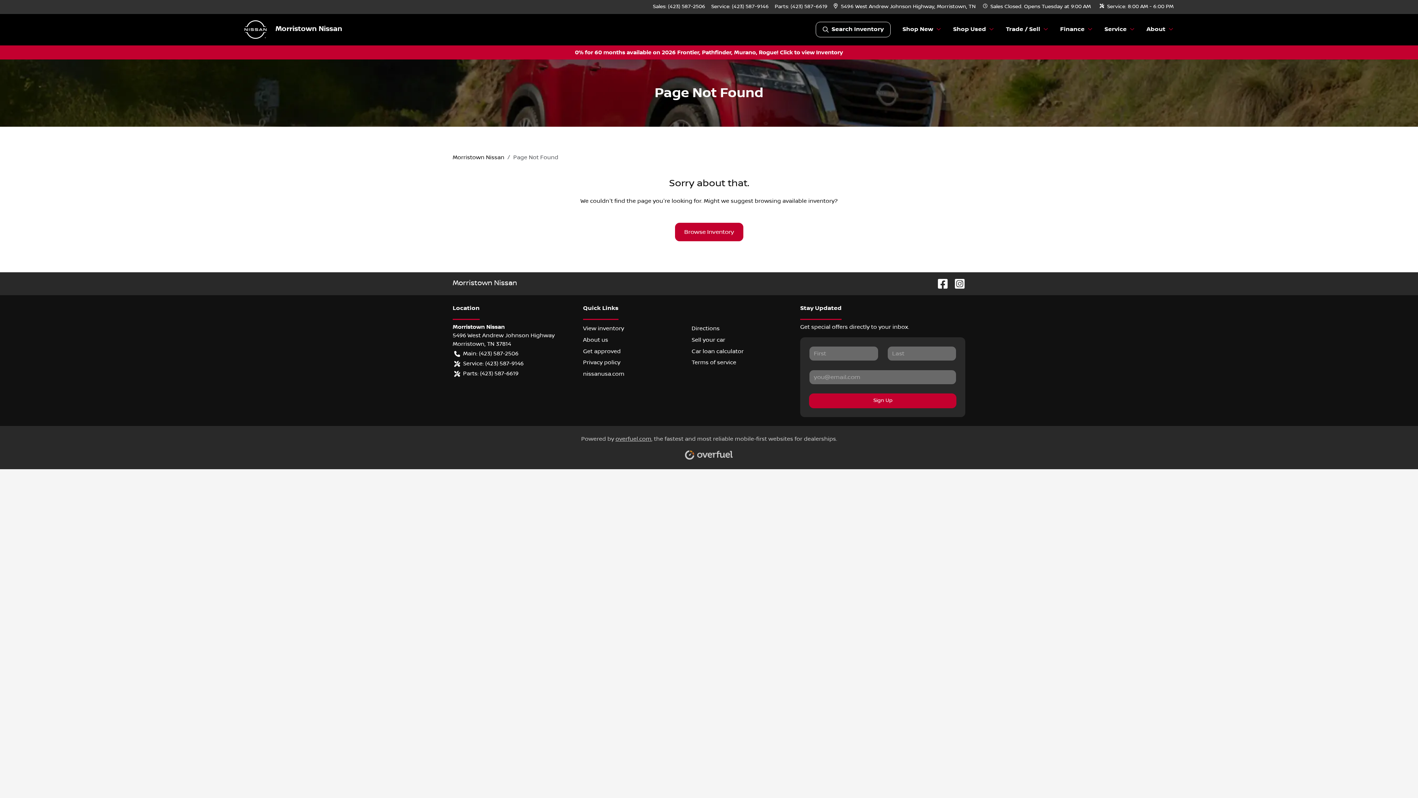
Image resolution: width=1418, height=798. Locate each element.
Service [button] (1115, 29)
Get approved (602, 351)
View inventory (603, 328)
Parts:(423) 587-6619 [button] (490, 373)
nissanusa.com (603, 374)
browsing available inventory (795, 201)
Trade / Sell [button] (1023, 29)
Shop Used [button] (969, 29)
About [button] (1156, 29)
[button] (905, 7)
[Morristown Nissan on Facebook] (939, 283)
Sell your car (708, 340)
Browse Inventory (709, 232)
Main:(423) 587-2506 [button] (490, 353)
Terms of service (714, 362)
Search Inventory (858, 29)
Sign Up (883, 400)
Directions (706, 328)
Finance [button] (1072, 29)
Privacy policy (601, 362)
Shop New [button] (917, 29)
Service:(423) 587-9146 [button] (493, 363)
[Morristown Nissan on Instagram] (956, 283)
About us (595, 340)
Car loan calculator (718, 351)
